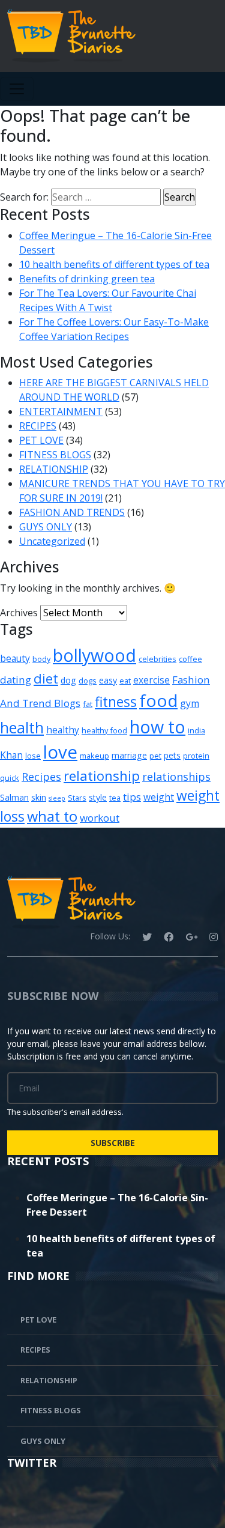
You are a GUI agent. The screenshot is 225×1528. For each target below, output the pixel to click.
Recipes (41, 776)
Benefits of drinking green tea (87, 278)
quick (9, 777)
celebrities (157, 658)
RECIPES (37, 425)
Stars (77, 797)
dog (68, 680)
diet (46, 678)
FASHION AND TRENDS (72, 512)
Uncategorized (52, 541)
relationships (176, 776)
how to (157, 726)
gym (189, 703)
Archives (19, 612)
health (22, 727)
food (158, 700)
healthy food (104, 730)
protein (196, 755)
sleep (57, 798)
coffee (190, 658)
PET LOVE (41, 440)
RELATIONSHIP (53, 469)
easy (108, 680)
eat (125, 680)
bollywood (94, 655)
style (98, 797)
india (196, 730)
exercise (151, 680)
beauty (15, 658)
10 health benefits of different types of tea (114, 264)
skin (38, 797)
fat (87, 704)
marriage (129, 755)
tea (115, 797)
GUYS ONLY (45, 526)
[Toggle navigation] (17, 89)
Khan (11, 755)
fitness (116, 702)
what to (52, 816)
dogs (88, 680)
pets (172, 755)
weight (158, 797)
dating (15, 680)
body (41, 658)
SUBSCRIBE (113, 1142)
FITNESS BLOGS (55, 454)
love (60, 752)
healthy (62, 729)
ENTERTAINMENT (61, 411)
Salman (14, 797)
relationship (102, 775)
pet (155, 755)
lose (33, 755)
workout (99, 818)
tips (132, 797)
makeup (94, 755)
